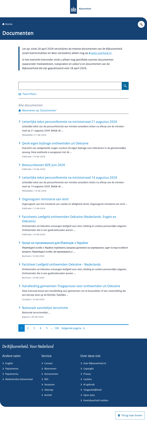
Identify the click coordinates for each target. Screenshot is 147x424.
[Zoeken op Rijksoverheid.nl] (141, 24)
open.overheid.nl (101, 53)
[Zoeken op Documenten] (125, 86)
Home (8, 24)
